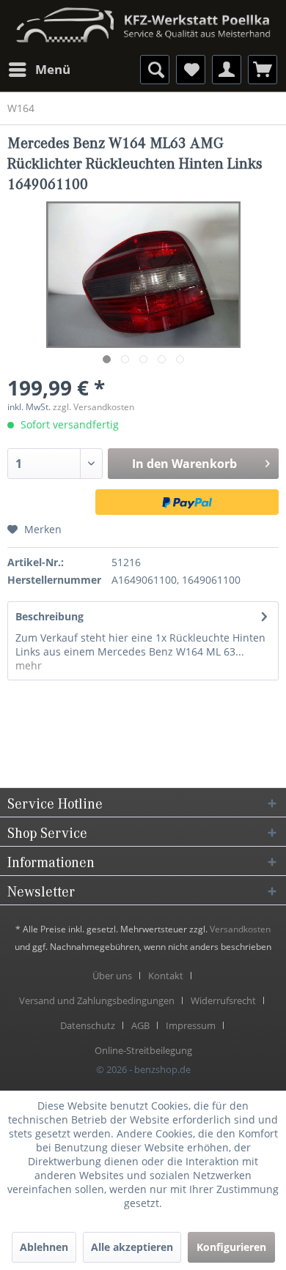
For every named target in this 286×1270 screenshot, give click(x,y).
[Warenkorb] (262, 69)
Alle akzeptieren (132, 1247)
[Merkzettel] (190, 69)
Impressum (191, 1025)
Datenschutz (87, 1025)
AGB (140, 1025)
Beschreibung (49, 616)
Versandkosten (240, 929)
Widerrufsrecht (223, 1000)
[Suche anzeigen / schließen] (154, 69)
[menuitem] (39, 69)
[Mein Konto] (226, 69)
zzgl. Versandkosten (93, 407)
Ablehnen (44, 1247)
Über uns (112, 975)
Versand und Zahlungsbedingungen (97, 1000)
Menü (52, 69)
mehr (28, 665)
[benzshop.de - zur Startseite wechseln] (143, 20)
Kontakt (165, 975)
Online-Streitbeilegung (143, 1050)
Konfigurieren (231, 1247)
